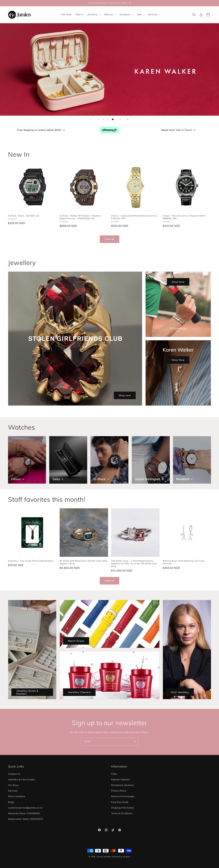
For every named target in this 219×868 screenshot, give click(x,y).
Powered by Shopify (121, 857)
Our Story (13, 785)
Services (13, 790)
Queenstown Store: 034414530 (25, 819)
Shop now (125, 395)
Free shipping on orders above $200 (39, 129)
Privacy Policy (118, 790)
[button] (93, 14)
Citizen (16, 479)
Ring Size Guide (119, 802)
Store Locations (16, 796)
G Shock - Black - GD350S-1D (23, 215)
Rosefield (182, 479)
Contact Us (14, 774)
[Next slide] (120, 119)
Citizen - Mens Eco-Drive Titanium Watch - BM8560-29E (185, 217)
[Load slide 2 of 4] (103, 119)
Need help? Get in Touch (176, 129)
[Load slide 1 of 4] (98, 119)
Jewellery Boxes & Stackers (27, 692)
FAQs (114, 774)
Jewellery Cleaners (79, 692)
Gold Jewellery (180, 692)
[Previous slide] (90, 119)
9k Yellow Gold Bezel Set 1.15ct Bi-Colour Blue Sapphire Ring (84, 562)
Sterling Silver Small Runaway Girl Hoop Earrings (183, 562)
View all (109, 239)
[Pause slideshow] (128, 119)
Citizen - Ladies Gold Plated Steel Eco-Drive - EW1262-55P (134, 217)
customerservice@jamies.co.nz (25, 807)
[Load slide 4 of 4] (112, 119)
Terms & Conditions (121, 813)
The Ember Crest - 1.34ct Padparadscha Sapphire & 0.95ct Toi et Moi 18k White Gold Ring (134, 563)
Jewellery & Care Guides (21, 779)
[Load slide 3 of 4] (107, 119)
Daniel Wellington (147, 479)
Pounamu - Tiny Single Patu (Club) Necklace (30, 560)
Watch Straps (76, 640)
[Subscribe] (134, 741)
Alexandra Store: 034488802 (24, 813)
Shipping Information (122, 807)
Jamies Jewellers (104, 857)
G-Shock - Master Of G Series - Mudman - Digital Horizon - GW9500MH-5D (81, 217)
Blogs (11, 802)
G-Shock (99, 479)
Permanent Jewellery (122, 785)
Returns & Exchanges (122, 796)
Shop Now (178, 281)
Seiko (56, 479)
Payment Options (120, 779)
